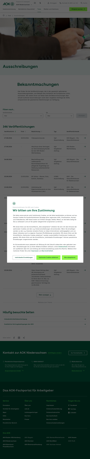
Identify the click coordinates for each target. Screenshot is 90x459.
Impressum (35, 251)
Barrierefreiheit (47, 251)
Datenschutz (62, 246)
